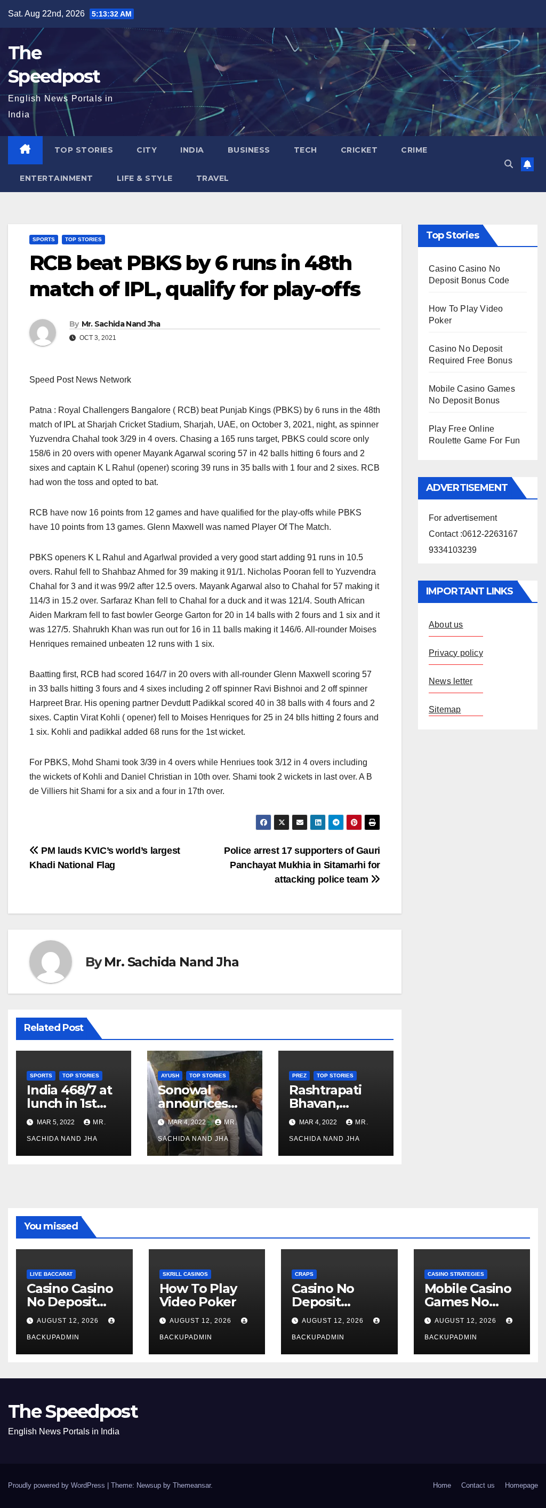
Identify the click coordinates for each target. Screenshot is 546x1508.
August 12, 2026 (69, 1320)
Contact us (478, 1485)
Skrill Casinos (185, 1274)
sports (44, 239)
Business (249, 150)
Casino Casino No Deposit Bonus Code (70, 1302)
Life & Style (145, 178)
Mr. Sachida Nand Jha (121, 324)
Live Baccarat (51, 1274)
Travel (212, 178)
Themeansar (192, 1485)
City (146, 150)
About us (446, 624)
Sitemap (445, 709)
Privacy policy (456, 652)
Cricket (359, 150)
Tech (305, 150)
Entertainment (56, 178)
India (192, 150)
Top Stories (84, 150)
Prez (299, 1075)
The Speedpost (73, 1411)
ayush (170, 1075)
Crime (414, 150)
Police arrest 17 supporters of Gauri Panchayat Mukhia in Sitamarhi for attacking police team (302, 865)
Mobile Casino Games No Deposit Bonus (470, 1302)
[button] (508, 164)
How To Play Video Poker (198, 1295)
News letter (450, 681)
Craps (304, 1274)
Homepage (521, 1485)
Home (442, 1485)
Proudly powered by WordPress (57, 1485)
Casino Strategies (456, 1274)
